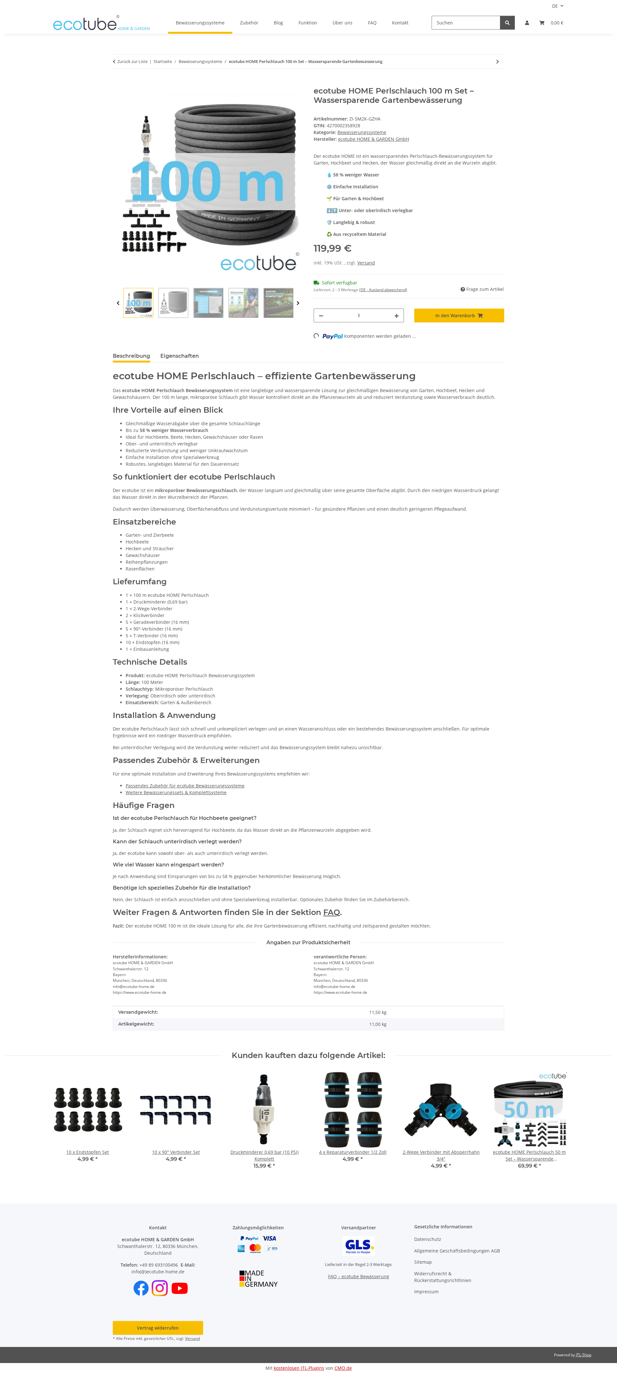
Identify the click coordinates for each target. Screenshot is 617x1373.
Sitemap (423, 1262)
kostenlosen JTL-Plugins (299, 1368)
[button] (527, 23)
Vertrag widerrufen (158, 1328)
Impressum (426, 1291)
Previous (118, 303)
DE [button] (555, 6)
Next (298, 303)
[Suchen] (507, 23)
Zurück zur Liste (132, 61)
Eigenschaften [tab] (179, 356)
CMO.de (343, 1368)
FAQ (372, 23)
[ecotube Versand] (359, 1246)
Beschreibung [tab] (131, 356)
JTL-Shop (583, 1355)
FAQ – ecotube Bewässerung (358, 1276)
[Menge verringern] (321, 315)
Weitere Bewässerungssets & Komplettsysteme (176, 792)
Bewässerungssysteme (361, 132)
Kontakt (400, 23)
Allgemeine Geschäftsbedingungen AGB (457, 1251)
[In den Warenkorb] (118, 82)
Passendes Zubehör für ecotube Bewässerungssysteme (185, 786)
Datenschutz (427, 1239)
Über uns (343, 23)
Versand (366, 263)
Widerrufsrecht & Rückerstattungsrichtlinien (442, 1276)
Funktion (308, 23)
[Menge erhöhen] (396, 315)
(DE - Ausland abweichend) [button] (383, 289)
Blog (278, 23)
